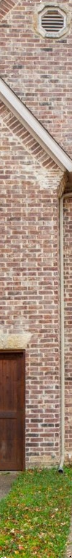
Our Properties (14, 1)
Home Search (20, 1)
